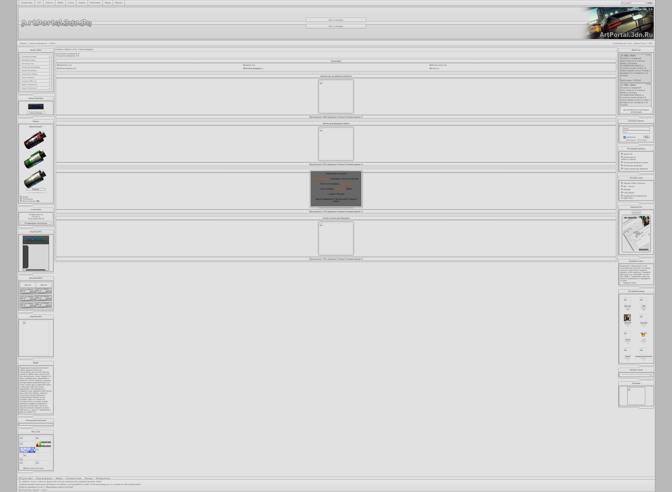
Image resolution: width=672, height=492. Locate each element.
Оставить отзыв (73, 478)
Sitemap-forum (103, 478)
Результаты (28, 199)
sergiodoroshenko (643, 356)
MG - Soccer (629, 186)
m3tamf (627, 323)
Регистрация (642, 140)
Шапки (248, 65)
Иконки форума (66, 68)
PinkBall (627, 189)
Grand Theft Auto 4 (29, 88)
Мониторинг (95, 3)
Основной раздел (29, 57)
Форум (108, 3)
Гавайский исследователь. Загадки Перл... (634, 197)
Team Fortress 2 (28, 78)
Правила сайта (629, 283)
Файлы (60, 3)
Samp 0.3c (628, 154)
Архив (25, 197)
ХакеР (628, 356)
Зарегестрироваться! (324, 199)
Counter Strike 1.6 (29, 81)
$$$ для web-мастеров (33, 468)
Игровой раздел (28, 60)
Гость (630, 43)
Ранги (434, 68)
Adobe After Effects (29, 74)
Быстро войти (342, 199)
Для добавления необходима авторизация (636, 111)
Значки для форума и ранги (336, 123)
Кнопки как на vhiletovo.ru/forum (336, 76)
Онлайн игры (27, 3)
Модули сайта (26, 478)
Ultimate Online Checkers (634, 183)
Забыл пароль (631, 140)
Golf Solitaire (629, 193)
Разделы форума (44, 478)
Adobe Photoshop (29, 71)
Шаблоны (63, 65)
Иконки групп (437, 65)
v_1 (643, 339)
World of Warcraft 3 (29, 84)
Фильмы (118, 3)
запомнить (631, 137)
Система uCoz (28, 64)
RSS (650, 43)
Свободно (636, 212)
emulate (644, 323)
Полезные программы (31, 67)
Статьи (71, 3)
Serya (627, 339)
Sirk (644, 306)
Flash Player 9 (647, 374)
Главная (23, 43)
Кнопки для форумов (633, 166)
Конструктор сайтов (29, 490)
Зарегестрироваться (38, 43)
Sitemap (88, 478)
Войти (52, 43)
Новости (49, 3)
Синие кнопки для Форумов (336, 218)
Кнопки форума (253, 68)
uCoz (75, 49)
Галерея (82, 3)
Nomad (341, 117)
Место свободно (336, 20)
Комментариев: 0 (354, 117)
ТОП (39, 3)
